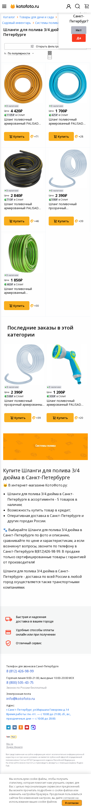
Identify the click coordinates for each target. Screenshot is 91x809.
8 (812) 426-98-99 (20, 671)
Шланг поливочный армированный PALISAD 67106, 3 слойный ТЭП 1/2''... (67, 403)
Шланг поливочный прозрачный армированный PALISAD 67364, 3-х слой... (66, 206)
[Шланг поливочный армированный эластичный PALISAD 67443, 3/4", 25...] (23, 253)
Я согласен (72, 803)
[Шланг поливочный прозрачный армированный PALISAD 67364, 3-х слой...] (68, 169)
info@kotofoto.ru (20, 698)
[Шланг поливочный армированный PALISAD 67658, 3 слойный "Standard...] (23, 84)
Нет (79, 30)
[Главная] (9, 17)
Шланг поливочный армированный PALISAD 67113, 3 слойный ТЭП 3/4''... (21, 206)
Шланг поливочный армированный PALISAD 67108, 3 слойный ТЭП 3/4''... (66, 121)
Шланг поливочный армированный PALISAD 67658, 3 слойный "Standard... (21, 121)
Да (79, 38)
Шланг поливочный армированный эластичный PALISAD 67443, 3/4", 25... (19, 291)
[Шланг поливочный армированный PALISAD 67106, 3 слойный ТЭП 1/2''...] (67, 364)
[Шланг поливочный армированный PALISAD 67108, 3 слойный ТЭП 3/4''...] (68, 84)
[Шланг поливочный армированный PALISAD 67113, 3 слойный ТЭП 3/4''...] (23, 169)
